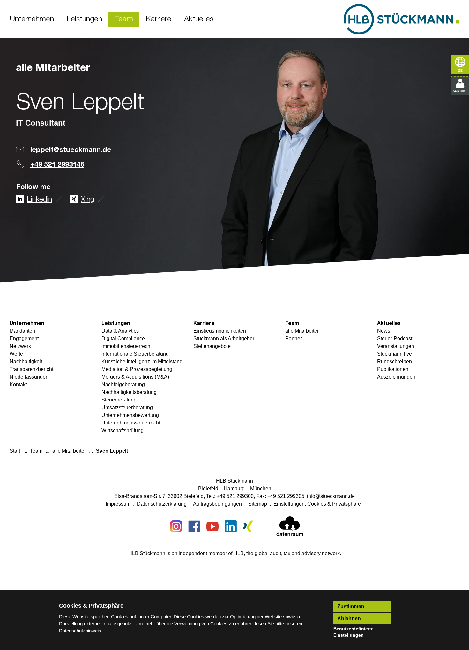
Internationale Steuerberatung (135, 353)
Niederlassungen (29, 376)
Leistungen (115, 323)
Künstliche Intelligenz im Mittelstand (141, 361)
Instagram (176, 526)
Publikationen (392, 369)
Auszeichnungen (396, 376)
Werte (16, 353)
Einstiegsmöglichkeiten (219, 330)
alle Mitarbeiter (53, 68)
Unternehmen (27, 323)
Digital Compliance (123, 338)
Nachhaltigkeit (26, 361)
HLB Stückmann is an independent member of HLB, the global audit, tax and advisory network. (234, 553)
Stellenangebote (212, 346)
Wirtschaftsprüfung (122, 430)
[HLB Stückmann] (401, 19)
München (260, 488)
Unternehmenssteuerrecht (130, 422)
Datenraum (289, 527)
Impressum (118, 504)
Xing (87, 199)
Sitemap (257, 504)
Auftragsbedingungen (217, 504)
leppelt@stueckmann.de (70, 150)
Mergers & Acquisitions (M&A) (135, 376)
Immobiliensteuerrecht (126, 346)
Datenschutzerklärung (162, 504)
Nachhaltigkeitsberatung (129, 392)
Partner (293, 338)
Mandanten (22, 330)
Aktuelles (389, 323)
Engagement (24, 338)
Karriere (203, 323)
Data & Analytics (120, 330)
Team (292, 323)
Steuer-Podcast (394, 338)
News (383, 330)
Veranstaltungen (395, 346)
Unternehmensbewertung (130, 415)
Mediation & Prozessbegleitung (136, 369)
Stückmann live (394, 353)
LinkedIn (231, 526)
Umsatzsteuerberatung (127, 407)
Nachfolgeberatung (123, 384)
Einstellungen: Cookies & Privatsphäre (317, 504)
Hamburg (234, 488)
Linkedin (39, 199)
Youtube (212, 526)
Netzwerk (20, 346)
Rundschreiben (394, 361)
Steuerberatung (119, 399)
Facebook (194, 526)
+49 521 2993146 (57, 164)
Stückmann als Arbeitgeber (223, 338)
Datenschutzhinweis (80, 630)
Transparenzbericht (31, 369)
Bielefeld (208, 488)
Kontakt (18, 384)
